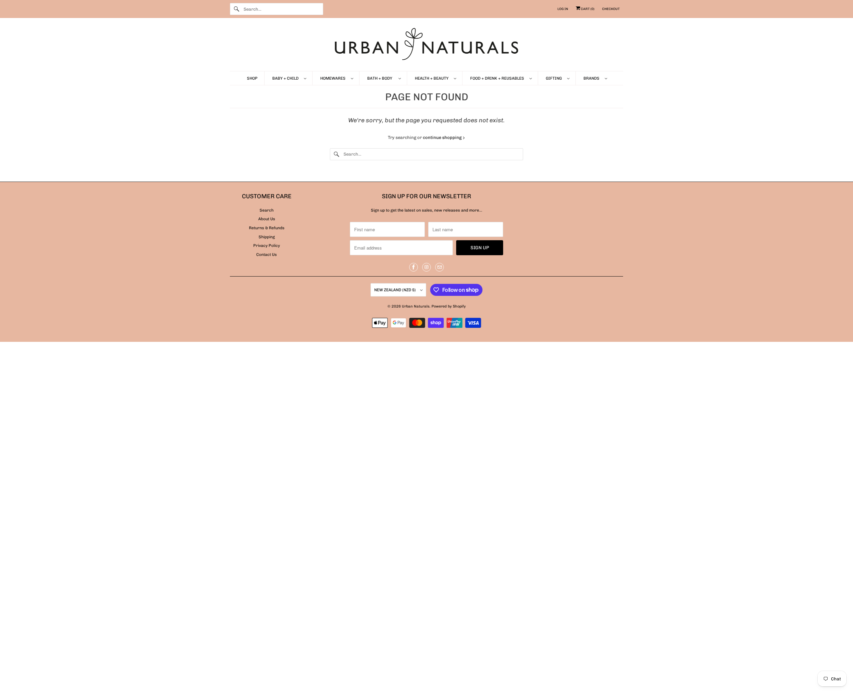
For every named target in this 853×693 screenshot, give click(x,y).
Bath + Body (381, 78)
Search (267, 210)
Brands (592, 78)
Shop (252, 78)
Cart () (587, 9)
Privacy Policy (266, 245)
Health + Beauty (432, 78)
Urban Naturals (415, 306)
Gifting (555, 78)
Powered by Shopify (448, 306)
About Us (266, 219)
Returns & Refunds (267, 228)
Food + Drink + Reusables (498, 78)
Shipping (267, 237)
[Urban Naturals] (426, 46)
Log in (562, 9)
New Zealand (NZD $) (395, 290)
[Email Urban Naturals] (439, 267)
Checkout (611, 9)
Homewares (334, 78)
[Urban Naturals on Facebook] (413, 267)
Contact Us (266, 254)
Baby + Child (286, 78)
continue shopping (442, 137)
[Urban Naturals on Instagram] (426, 267)
